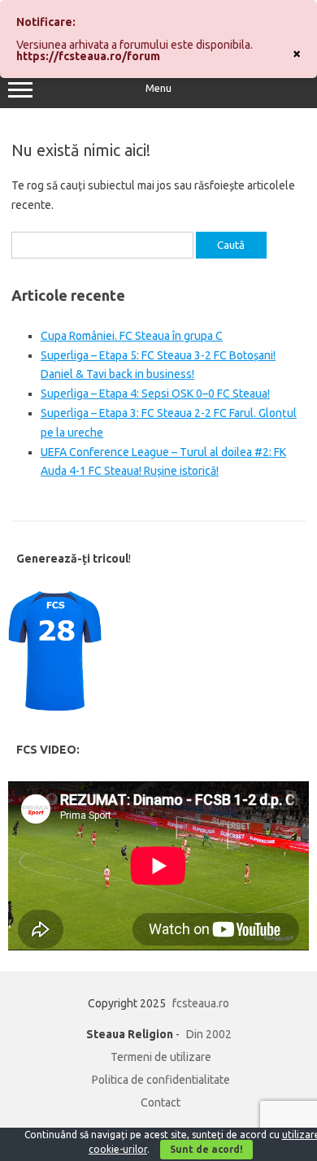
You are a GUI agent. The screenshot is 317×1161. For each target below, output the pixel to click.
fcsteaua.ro (200, 1003)
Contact (160, 1102)
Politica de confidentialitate (161, 1079)
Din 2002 (209, 1034)
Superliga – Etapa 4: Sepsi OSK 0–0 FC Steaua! (155, 393)
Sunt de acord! (206, 1149)
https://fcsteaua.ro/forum (88, 56)
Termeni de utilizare (161, 1056)
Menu (158, 88)
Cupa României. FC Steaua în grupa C (132, 335)
